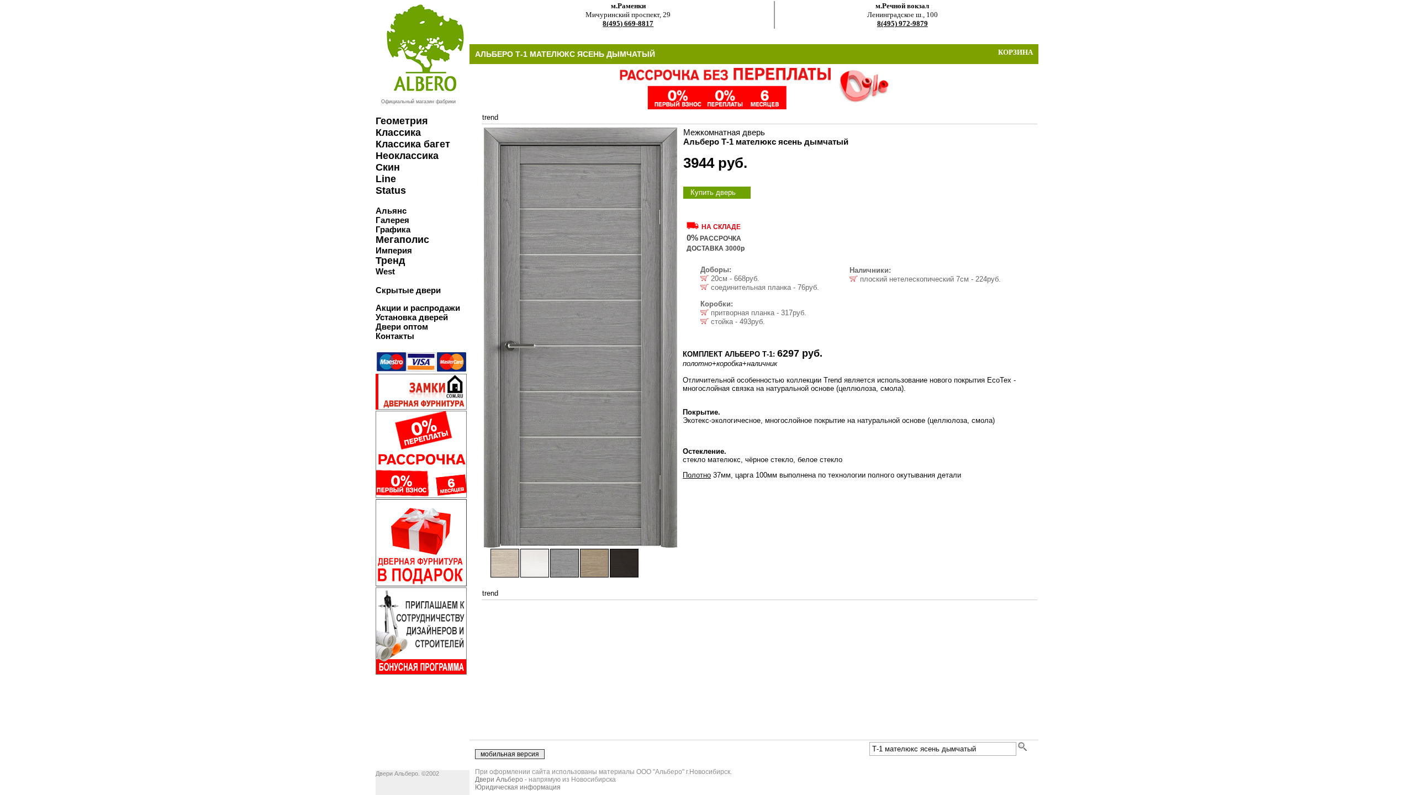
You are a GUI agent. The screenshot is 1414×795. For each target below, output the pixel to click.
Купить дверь (713, 192)
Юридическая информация (518, 787)
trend (490, 117)
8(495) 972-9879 (902, 23)
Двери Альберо (499, 779)
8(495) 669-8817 (628, 23)
